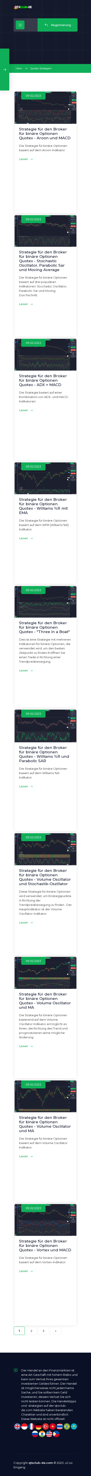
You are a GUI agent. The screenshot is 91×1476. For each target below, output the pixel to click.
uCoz (68, 1463)
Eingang (19, 1467)
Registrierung (60, 25)
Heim (19, 68)
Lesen (24, 159)
